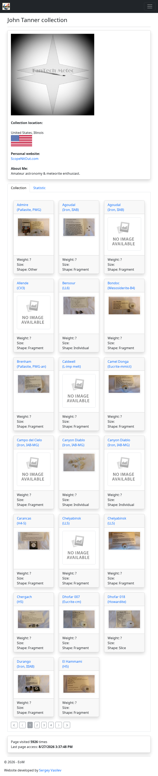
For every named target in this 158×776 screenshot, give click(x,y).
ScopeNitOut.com (24, 158)
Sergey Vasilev (50, 770)
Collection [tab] (18, 188)
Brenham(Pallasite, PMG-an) (31, 364)
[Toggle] (150, 6)
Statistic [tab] (39, 188)
